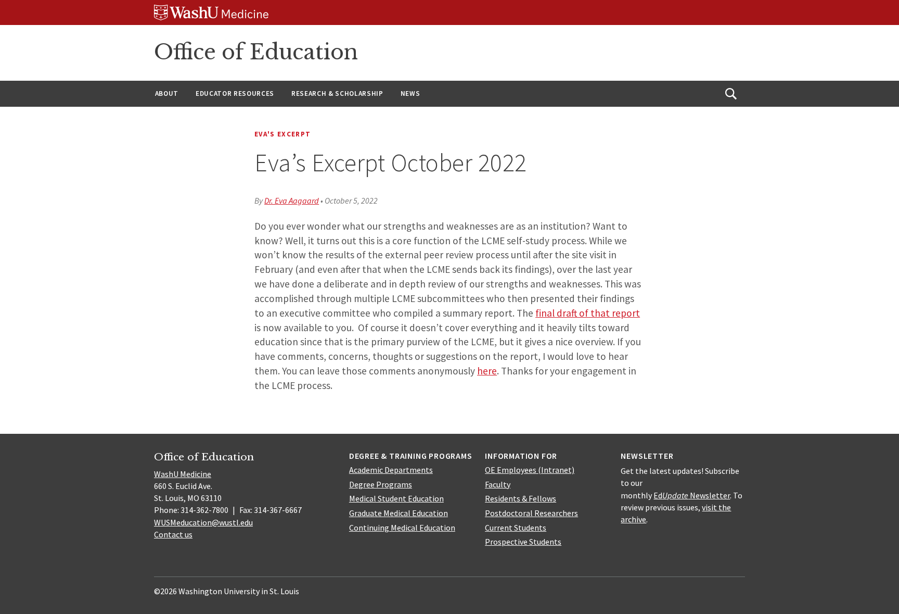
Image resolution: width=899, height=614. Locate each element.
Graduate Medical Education (398, 513)
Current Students (515, 527)
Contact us (173, 534)
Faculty (497, 484)
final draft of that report (587, 313)
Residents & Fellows (520, 498)
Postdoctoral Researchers (531, 513)
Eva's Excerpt (282, 134)
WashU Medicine (182, 474)
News (410, 93)
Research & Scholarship (337, 93)
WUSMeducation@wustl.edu (203, 522)
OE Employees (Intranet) (529, 470)
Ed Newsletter (691, 495)
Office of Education (256, 52)
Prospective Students (523, 541)
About (166, 93)
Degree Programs (380, 484)
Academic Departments (391, 470)
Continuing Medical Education (402, 527)
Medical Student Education (396, 498)
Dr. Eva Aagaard (291, 200)
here (487, 371)
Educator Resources (235, 93)
